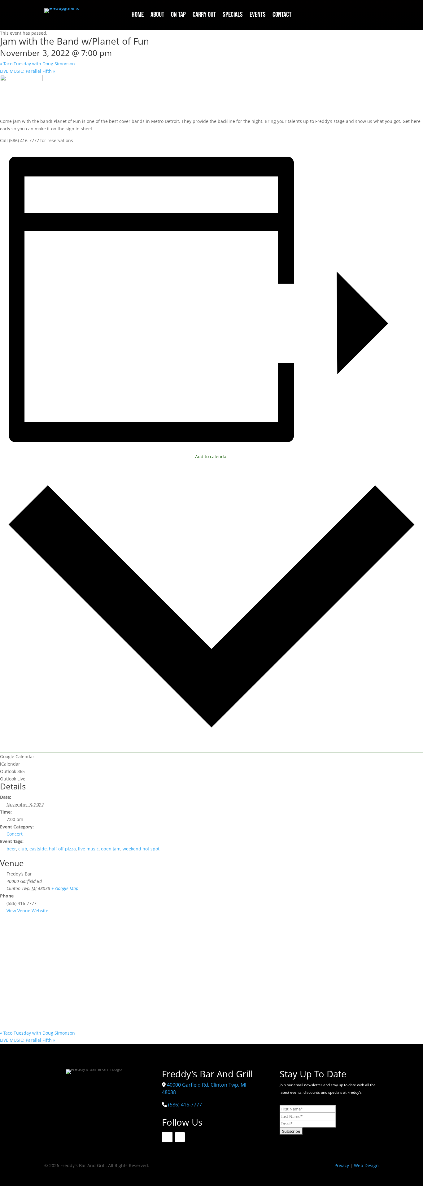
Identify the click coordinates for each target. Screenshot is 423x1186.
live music (88, 849)
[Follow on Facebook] (358, 13)
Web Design (366, 1165)
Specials (233, 15)
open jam (110, 849)
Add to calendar (211, 456)
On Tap (178, 15)
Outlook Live (12, 779)
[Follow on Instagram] (373, 13)
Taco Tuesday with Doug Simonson (37, 64)
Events (258, 15)
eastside (38, 849)
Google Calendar (17, 756)
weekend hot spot (141, 849)
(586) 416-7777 (185, 1104)
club (22, 849)
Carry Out (204, 15)
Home (138, 15)
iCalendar (10, 764)
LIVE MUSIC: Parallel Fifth (27, 71)
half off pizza (62, 849)
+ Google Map (64, 888)
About (157, 15)
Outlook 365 (12, 771)
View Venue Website (27, 911)
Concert (15, 834)
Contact (282, 15)
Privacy (341, 1165)
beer (11, 849)
